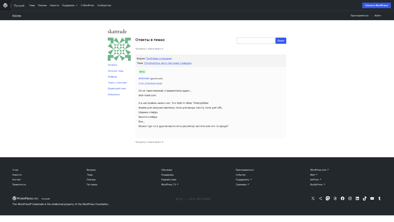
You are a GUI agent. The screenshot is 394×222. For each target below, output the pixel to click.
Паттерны (92, 184)
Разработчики (168, 179)
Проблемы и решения (159, 58)
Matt (314, 174)
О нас (15, 170)
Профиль (112, 65)
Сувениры (242, 184)
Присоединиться (245, 170)
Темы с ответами (117, 82)
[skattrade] (119, 50)
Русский (46, 198)
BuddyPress (317, 184)
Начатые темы (115, 71)
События (240, 174)
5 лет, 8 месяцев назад (150, 83)
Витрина (91, 170)
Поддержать (244, 179)
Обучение (166, 170)
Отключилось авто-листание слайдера (167, 63)
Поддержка (167, 174)
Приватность (19, 184)
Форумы (16, 15)
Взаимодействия (117, 88)
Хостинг (16, 179)
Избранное (114, 94)
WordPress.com (319, 170)
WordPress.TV (170, 184)
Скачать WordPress (376, 5)
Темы (90, 174)
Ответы (112, 76)
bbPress (315, 179)
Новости (17, 174)
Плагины (91, 179)
